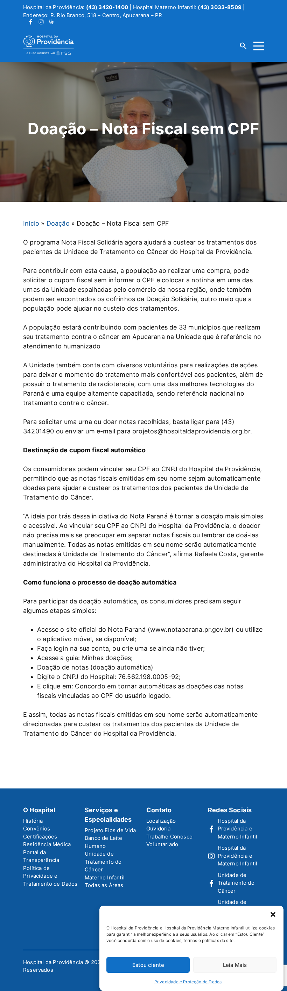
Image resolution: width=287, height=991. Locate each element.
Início (31, 223)
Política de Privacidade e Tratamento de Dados (50, 876)
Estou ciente (148, 965)
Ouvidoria (158, 828)
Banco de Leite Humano (103, 842)
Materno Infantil (105, 877)
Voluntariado (162, 844)
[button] (273, 914)
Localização (161, 820)
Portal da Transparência (41, 856)
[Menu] (258, 46)
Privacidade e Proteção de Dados (188, 981)
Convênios (36, 828)
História (33, 820)
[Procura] (243, 46)
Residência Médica (47, 844)
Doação (58, 223)
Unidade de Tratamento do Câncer (103, 861)
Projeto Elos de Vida (110, 830)
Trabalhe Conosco (169, 836)
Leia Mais (235, 965)
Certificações (40, 836)
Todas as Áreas (104, 885)
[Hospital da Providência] (53, 45)
